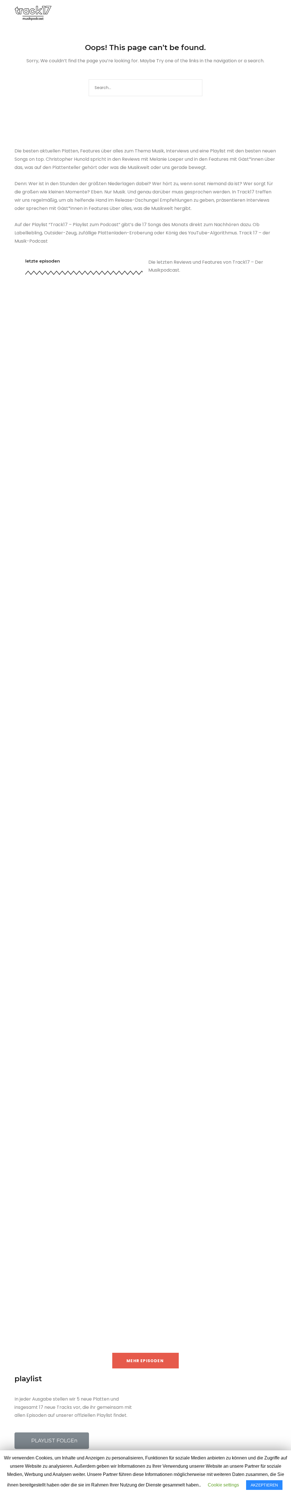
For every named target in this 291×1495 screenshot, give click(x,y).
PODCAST (104, 13)
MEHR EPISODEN (145, 1361)
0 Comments (99, 452)
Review (47, 452)
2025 (34, 725)
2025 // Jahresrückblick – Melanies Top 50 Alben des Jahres (125, 1235)
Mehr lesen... (39, 497)
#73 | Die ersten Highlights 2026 (77, 442)
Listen (46, 998)
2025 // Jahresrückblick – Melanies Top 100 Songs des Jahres (127, 988)
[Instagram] (240, 14)
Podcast (68, 725)
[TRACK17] (33, 13)
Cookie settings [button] (223, 1484)
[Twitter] (233, 14)
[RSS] (258, 14)
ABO (181, 13)
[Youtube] (252, 14)
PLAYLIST (135, 13)
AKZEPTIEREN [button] (264, 1485)
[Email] (265, 14)
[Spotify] (246, 14)
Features (49, 725)
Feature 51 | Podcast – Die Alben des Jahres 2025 (106, 715)
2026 (34, 452)
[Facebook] (227, 14)
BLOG (161, 13)
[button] (51, 1440)
